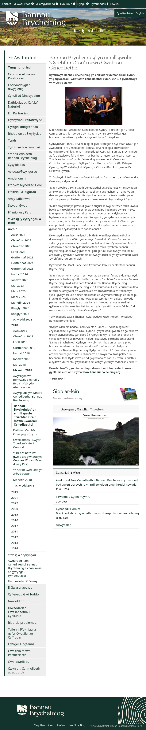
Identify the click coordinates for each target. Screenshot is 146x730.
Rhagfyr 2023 (20, 308)
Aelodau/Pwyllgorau (22, 171)
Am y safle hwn (19, 199)
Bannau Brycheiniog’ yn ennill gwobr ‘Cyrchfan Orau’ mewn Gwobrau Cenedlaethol (25, 415)
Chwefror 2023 (21, 240)
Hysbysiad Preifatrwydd (25, 120)
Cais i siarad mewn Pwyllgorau (21, 76)
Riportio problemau (22, 623)
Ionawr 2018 (21, 359)
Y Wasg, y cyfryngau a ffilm (24, 221)
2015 (14, 514)
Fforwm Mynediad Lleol (25, 185)
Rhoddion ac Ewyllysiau (24, 134)
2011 (14, 531)
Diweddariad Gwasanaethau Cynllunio (19, 612)
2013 (14, 543)
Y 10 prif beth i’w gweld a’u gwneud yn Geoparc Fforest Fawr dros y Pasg (27, 458)
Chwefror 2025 (21, 246)
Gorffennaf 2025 (22, 268)
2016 (14, 520)
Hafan (61, 725)
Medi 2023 (18, 291)
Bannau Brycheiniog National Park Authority (54, 21)
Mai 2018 (19, 364)
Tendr (12, 140)
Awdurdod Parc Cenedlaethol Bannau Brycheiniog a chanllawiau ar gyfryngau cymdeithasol (25, 568)
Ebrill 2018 (20, 342)
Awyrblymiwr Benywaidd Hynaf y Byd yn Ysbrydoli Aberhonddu (26, 381)
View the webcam (96, 415)
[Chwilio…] (123, 4)
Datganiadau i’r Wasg (22, 581)
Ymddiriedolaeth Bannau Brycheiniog (22, 156)
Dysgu (81, 4)
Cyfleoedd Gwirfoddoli (24, 594)
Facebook (28, 726)
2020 (14, 509)
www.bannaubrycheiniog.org (101, 372)
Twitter (19, 726)
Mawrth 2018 (22, 370)
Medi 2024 (18, 297)
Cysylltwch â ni (125, 13)
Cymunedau (98, 4)
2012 (14, 537)
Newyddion (16, 601)
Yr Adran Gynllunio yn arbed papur (27, 471)
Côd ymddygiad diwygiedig (19, 87)
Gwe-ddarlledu (18, 662)
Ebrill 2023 (18, 252)
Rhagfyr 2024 (20, 314)
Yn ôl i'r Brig (77, 725)
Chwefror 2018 (23, 336)
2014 (14, 548)
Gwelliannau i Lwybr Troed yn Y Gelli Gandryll (26, 443)
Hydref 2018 (21, 353)
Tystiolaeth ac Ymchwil (24, 147)
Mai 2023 (17, 285)
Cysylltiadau (16, 165)
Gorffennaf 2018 (24, 348)
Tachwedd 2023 (21, 319)
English (140, 13)
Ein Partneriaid (18, 113)
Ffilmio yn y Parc (19, 212)
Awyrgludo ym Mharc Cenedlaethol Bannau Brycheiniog (27, 396)
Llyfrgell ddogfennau (23, 127)
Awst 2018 (20, 330)
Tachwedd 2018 (23, 485)
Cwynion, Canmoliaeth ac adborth (24, 670)
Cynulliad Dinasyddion (24, 96)
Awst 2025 (18, 235)
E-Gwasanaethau (20, 587)
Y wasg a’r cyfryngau (22, 555)
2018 (14, 325)
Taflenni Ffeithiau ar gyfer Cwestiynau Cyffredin (22, 633)
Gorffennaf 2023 (22, 257)
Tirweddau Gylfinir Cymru (73, 496)
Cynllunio (66, 4)
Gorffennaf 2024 (22, 263)
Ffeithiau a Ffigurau (22, 192)
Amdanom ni (17, 178)
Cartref (6, 4)
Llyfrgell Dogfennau (22, 644)
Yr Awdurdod (22, 4)
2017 (14, 526)
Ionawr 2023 (19, 280)
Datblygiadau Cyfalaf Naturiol (23, 104)
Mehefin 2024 (20, 302)
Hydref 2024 (19, 274)
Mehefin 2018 (22, 480)
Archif (12, 229)
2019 (14, 492)
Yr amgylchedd (45, 4)
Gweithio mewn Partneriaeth (19, 653)
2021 (14, 497)
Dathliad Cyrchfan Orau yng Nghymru (26, 432)
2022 (14, 503)
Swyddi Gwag (17, 205)
